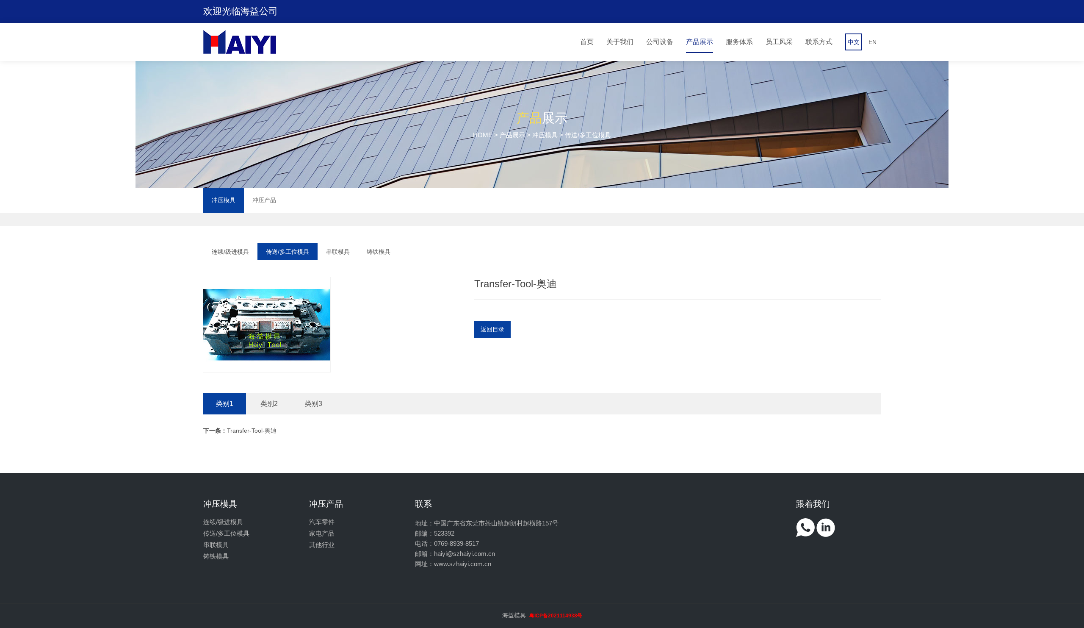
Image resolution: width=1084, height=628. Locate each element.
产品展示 (699, 41)
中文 (854, 42)
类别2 (269, 403)
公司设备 (659, 41)
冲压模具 (545, 135)
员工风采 (779, 41)
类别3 (313, 403)
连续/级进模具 (230, 251)
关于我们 (619, 41)
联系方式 (818, 41)
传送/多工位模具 (287, 251)
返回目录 (492, 329)
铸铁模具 (378, 251)
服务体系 (739, 41)
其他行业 (322, 544)
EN (872, 42)
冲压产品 (264, 200)
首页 (587, 41)
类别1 (224, 403)
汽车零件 (322, 521)
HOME (482, 135)
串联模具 (338, 251)
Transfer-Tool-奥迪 (240, 430)
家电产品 (322, 533)
